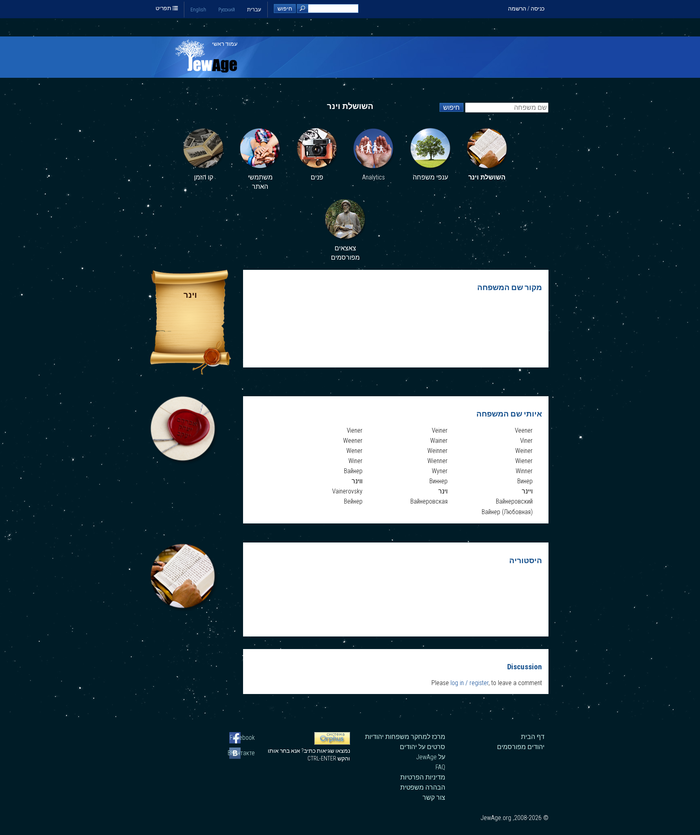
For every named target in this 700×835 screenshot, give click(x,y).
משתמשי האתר (260, 182)
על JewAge (430, 757)
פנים (317, 177)
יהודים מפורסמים (520, 747)
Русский (226, 9)
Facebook (242, 737)
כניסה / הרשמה (526, 8)
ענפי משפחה (430, 177)
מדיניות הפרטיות (422, 777)
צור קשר (434, 797)
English (198, 9)
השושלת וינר (487, 177)
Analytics (373, 177)
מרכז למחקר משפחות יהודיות (405, 737)
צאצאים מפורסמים (345, 253)
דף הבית (532, 737)
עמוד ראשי (224, 44)
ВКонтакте (242, 753)
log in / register (469, 683)
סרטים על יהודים (422, 747)
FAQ (440, 767)
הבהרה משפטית (422, 787)
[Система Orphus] (332, 742)
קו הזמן (203, 177)
